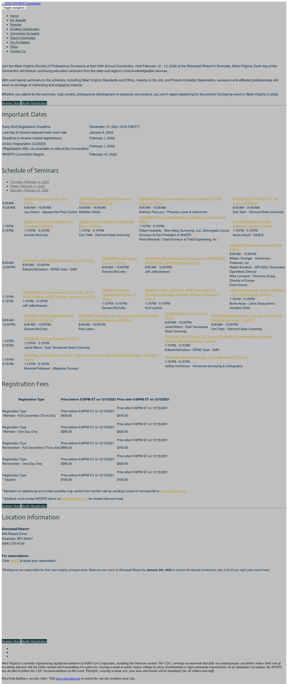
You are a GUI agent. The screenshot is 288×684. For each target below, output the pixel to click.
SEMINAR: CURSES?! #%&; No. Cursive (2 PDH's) (256, 200)
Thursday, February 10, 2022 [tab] (29, 182)
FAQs (14, 46)
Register (16, 24)
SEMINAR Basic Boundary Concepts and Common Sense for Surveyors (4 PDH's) (246, 317)
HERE (14, 560)
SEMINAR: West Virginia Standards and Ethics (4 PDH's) (49, 317)
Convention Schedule (24, 33)
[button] (11, 103)
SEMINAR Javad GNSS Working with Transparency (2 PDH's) (105, 200)
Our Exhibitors (20, 42)
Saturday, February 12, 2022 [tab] (29, 190)
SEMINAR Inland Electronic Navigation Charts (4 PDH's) (252, 223)
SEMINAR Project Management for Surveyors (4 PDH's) (48, 223)
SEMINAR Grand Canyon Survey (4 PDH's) (120, 260)
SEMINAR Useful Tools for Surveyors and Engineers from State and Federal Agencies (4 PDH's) (119, 317)
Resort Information (23, 37)
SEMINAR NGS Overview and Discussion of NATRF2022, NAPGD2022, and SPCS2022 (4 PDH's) (185, 260)
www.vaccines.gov (68, 678)
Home (14, 15)
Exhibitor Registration (24, 29)
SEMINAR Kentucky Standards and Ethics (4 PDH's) (118, 294)
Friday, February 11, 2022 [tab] (27, 186)
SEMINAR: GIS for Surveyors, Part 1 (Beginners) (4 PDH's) (206, 357)
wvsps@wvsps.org (173, 491)
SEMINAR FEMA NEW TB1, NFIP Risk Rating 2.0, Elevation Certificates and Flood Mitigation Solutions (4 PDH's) (182, 294)
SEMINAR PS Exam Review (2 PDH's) (51, 338)
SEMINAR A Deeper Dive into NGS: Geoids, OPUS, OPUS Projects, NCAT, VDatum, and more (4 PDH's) (59, 294)
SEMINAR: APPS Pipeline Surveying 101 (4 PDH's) (58, 260)
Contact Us (18, 51)
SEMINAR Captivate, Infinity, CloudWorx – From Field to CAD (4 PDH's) (258, 292)
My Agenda (18, 20)
